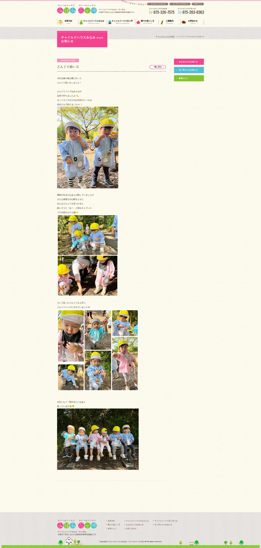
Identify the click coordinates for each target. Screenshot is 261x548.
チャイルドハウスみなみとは (137, 521)
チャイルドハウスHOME (166, 36)
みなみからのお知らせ (158, 4)
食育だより (198, 4)
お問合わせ (193, 22)
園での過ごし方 (147, 22)
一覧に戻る (157, 67)
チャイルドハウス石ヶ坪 (122, 22)
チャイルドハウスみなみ (93, 22)
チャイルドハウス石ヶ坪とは (166, 521)
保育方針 (68, 22)
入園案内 (170, 22)
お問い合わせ (131, 529)
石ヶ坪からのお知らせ (180, 4)
